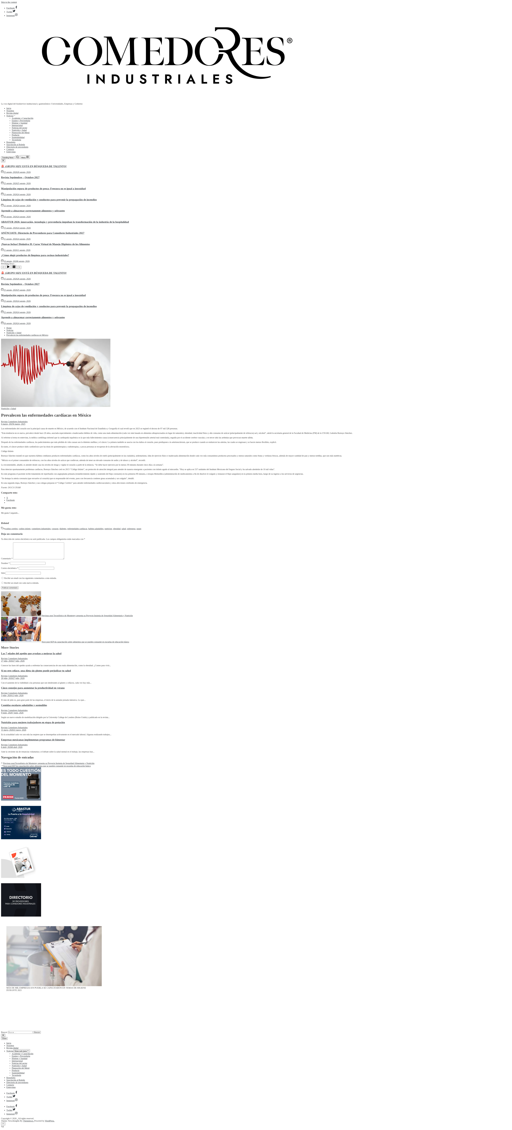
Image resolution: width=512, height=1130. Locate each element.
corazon (55, 529)
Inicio (8, 108)
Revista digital (12, 113)
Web (3, 573)
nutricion (108, 529)
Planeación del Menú (20, 132)
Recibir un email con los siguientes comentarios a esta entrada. (30, 578)
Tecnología (16, 140)
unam (139, 529)
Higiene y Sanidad (19, 123)
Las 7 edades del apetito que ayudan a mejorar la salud (31, 653)
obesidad (117, 529)
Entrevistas (11, 152)
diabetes (62, 529)
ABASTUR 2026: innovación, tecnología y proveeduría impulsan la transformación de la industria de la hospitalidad (65, 222)
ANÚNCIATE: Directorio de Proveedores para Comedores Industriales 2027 (42, 233)
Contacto (10, 149)
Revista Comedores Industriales (14, 421)
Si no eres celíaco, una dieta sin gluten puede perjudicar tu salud (36, 670)
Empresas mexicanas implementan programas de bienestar (33, 739)
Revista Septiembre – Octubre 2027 (20, 177)
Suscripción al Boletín (15, 144)
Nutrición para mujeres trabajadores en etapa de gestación (33, 722)
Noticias (9, 116)
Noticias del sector (19, 128)
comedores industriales (41, 529)
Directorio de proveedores (17, 147)
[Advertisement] (256, 1012)
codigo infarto (25, 529)
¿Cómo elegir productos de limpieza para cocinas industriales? (35, 255)
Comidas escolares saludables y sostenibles (24, 705)
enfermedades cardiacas (77, 529)
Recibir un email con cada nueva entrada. (21, 583)
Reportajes (10, 142)
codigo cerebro (11, 529)
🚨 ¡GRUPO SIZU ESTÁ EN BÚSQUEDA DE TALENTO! (34, 166)
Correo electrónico (9, 568)
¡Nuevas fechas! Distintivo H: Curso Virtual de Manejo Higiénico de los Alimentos (45, 244)
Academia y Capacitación (22, 118)
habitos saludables (95, 529)
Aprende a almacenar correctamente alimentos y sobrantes (33, 210)
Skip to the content (9, 2)
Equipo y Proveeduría (21, 120)
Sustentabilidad (18, 137)
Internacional (17, 125)
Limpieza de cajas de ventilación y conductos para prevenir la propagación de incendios (49, 199)
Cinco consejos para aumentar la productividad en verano (33, 687)
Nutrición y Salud (19, 130)
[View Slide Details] (54, 985)
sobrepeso (131, 529)
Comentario (7, 558)
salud (124, 529)
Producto (15, 135)
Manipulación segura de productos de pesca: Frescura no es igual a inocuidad (43, 188)
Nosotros (10, 111)
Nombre (5, 563)
